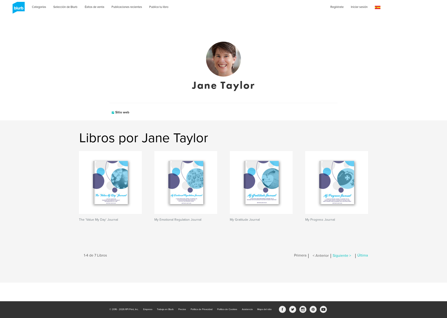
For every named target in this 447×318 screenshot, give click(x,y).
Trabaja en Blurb (165, 309)
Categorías (39, 7)
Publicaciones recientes (127, 7)
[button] (377, 7)
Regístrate (337, 7)
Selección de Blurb (65, 7)
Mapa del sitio (264, 309)
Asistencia (247, 309)
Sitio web (122, 112)
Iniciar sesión (359, 7)
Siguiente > (342, 255)
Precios (182, 309)
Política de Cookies (227, 309)
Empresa (147, 309)
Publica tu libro (158, 7)
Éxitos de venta (94, 7)
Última (362, 255)
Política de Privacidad (202, 309)
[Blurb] (17, 9)
